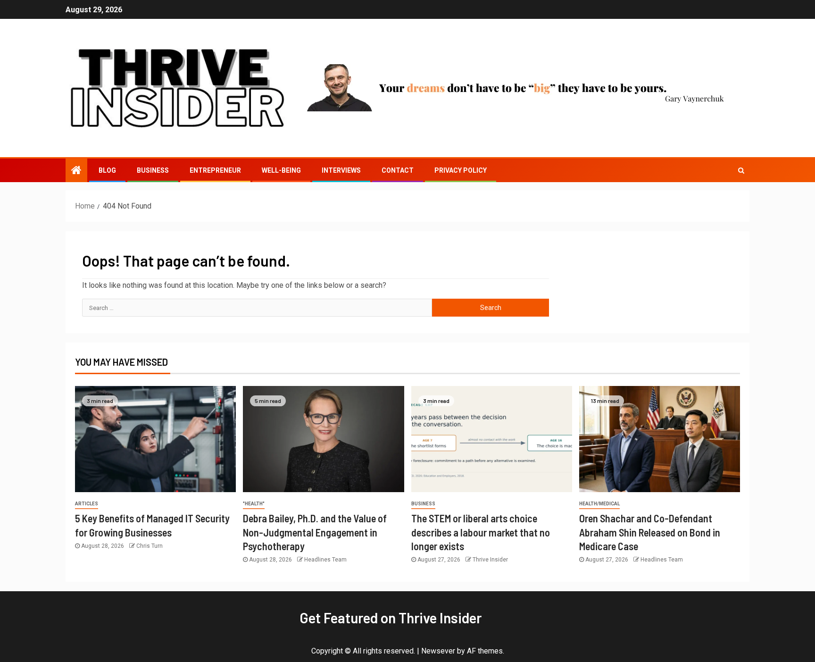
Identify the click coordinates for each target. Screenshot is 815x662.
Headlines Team (325, 559)
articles (86, 503)
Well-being (281, 170)
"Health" (254, 503)
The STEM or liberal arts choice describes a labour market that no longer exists (480, 532)
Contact (398, 170)
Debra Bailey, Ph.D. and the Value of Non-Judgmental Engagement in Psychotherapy (315, 532)
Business (153, 170)
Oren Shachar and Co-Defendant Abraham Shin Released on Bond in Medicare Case (649, 532)
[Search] (741, 170)
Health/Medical (599, 503)
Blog (107, 170)
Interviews (341, 170)
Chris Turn (149, 546)
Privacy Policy (460, 170)
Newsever (438, 650)
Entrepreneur (215, 170)
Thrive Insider (490, 559)
